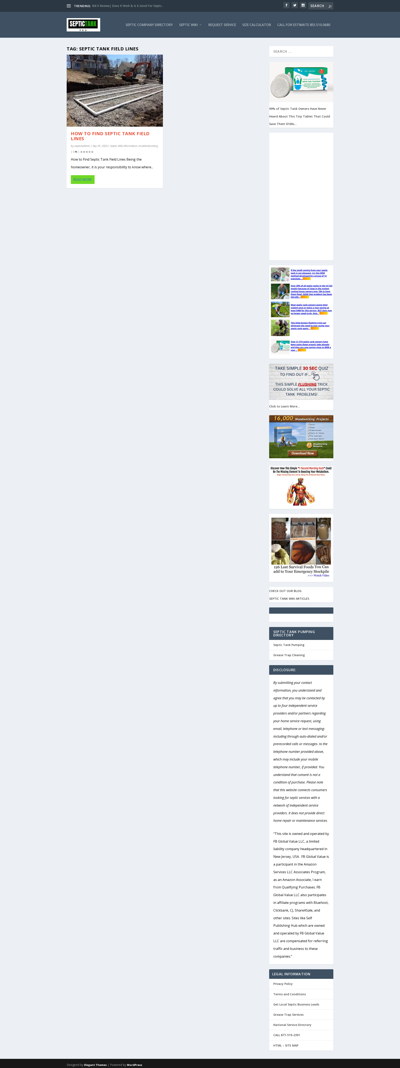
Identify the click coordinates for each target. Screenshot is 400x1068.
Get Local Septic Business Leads (296, 1004)
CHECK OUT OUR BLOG (285, 591)
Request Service (222, 25)
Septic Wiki (188, 25)
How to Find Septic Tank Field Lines (110, 136)
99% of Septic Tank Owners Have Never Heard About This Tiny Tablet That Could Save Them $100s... (299, 116)
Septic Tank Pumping (288, 645)
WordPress (134, 1065)
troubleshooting (148, 146)
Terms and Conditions (289, 994)
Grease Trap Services (288, 1015)
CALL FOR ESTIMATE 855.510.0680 (303, 25)
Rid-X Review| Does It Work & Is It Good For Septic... (127, 6)
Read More (82, 179)
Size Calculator (256, 25)
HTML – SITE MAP (285, 1045)
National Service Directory (292, 1025)
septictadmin (82, 146)
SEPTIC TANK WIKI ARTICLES (289, 599)
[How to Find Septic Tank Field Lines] (115, 91)
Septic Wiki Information (123, 146)
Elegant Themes (95, 1065)
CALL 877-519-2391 (286, 1035)
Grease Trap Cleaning (289, 655)
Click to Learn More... (284, 406)
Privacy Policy (283, 984)
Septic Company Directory (149, 25)
